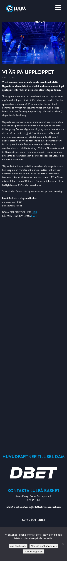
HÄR (34, 212)
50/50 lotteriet (33, 520)
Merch (39, 22)
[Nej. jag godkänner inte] (62, 544)
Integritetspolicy (33, 551)
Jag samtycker (18, 546)
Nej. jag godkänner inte (44, 546)
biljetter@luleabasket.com (46, 507)
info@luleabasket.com (18, 507)
